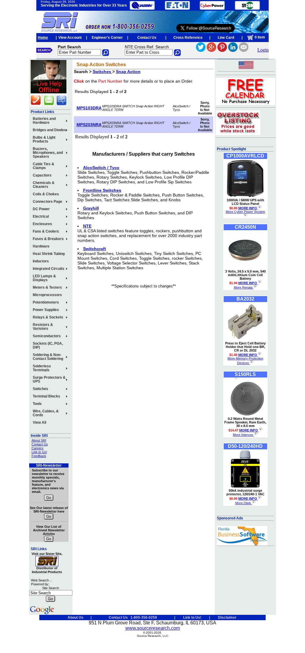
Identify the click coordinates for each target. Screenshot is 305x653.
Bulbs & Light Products (44, 139)
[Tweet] (201, 50)
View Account (70, 37)
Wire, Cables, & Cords (46, 413)
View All (39, 422)
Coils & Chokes (46, 194)
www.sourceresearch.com (152, 628)
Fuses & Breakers (48, 239)
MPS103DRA (89, 108)
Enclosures (42, 224)
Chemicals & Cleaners (44, 185)
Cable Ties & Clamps (43, 166)
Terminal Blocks (46, 396)
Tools (37, 404)
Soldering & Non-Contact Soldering (48, 357)
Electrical (41, 216)
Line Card (226, 37)
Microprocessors (47, 295)
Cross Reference (188, 37)
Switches (40, 389)
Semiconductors (47, 336)
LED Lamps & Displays (44, 278)
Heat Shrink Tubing (49, 254)
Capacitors (42, 175)
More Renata (243, 287)
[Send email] (243, 50)
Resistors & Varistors (43, 327)
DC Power (41, 209)
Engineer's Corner (107, 37)
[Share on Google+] (211, 50)
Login (263, 49)
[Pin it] (222, 50)
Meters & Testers (47, 287)
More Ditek (243, 503)
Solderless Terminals (42, 368)
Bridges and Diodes (49, 130)
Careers (37, 448)
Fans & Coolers (46, 231)
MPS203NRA (89, 124)
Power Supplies (46, 310)
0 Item (259, 37)
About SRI (39, 440)
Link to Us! (39, 452)
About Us (75, 617)
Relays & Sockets (48, 317)
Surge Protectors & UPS (49, 379)
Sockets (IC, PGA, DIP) (48, 345)
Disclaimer (227, 617)
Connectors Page (47, 201)
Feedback (39, 456)
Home (43, 37)
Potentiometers (46, 302)
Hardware (41, 246)
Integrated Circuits (48, 269)
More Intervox (243, 435)
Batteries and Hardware (44, 121)
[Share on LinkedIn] (233, 50)
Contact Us (146, 37)
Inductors (41, 261)
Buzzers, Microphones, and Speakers (48, 153)
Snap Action (128, 71)
